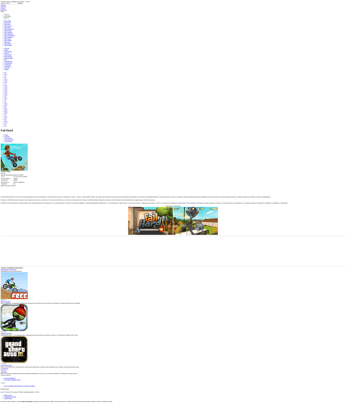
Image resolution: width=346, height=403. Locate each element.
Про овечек (7, 43)
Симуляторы (8, 61)
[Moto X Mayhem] (14, 298)
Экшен (6, 69)
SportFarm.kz (8, 398)
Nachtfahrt (4, 372)
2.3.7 (5, 95)
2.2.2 (5, 80)
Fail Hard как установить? (8, 269)
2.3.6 (5, 93)
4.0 (5, 106)
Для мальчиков (8, 139)
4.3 (5, 124)
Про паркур (8, 26)
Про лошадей (8, 37)
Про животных (9, 29)
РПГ (5, 59)
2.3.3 (5, 88)
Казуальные (8, 51)
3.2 (5, 101)
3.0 (5, 97)
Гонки (6, 50)
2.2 (5, 77)
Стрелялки (7, 66)
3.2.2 (5, 105)
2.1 (5, 75)
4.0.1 (5, 108)
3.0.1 (5, 98)
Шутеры (6, 68)
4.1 (5, 114)
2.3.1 (5, 85)
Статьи (3, 8)
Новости (3, 6)
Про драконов (8, 34)
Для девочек (8, 138)
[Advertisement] (33, 191)
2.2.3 (5, 82)
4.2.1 (5, 121)
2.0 (5, 72)
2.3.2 (5, 87)
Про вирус (7, 22)
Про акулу (7, 24)
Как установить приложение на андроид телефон (19, 386)
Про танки (7, 27)
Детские (6, 136)
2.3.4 (5, 90)
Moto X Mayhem (6, 301)
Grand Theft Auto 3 (6, 365)
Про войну (7, 38)
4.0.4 (5, 113)
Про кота (7, 42)
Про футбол (8, 30)
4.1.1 (5, 116)
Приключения (8, 58)
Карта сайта (8, 395)
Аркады (6, 48)
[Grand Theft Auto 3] (14, 362)
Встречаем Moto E (9, 378)
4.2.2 (5, 123)
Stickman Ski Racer (6, 333)
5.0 (5, 126)
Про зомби (7, 21)
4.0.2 (5, 110)
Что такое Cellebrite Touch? (12, 380)
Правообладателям (10, 397)
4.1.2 (5, 118)
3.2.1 (5, 103)
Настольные (8, 56)
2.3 (5, 84)
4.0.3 (5, 111)
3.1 (5, 100)
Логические (8, 55)
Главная (3, 5)
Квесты (6, 53)
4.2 (5, 119)
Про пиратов (8, 32)
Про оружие (8, 45)
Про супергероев (9, 35)
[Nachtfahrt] (4, 368)
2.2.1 (5, 79)
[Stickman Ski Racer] (14, 330)
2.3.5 (5, 92)
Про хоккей (7, 40)
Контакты (4, 10)
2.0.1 (5, 74)
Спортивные (8, 63)
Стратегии (7, 64)
